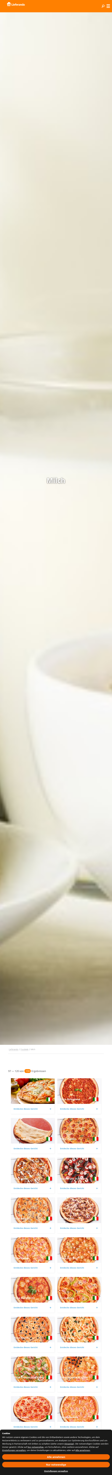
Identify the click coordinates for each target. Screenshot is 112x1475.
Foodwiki (24, 1049)
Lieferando (13, 1049)
